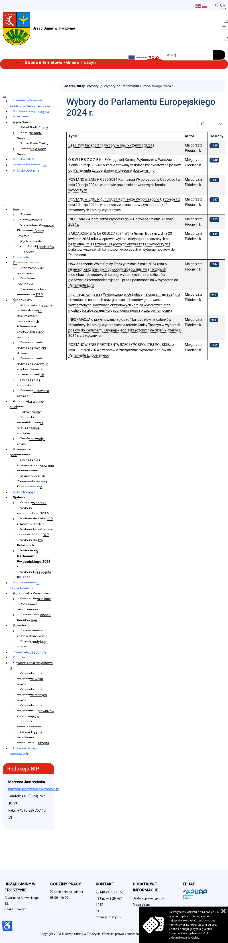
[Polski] (205, 5)
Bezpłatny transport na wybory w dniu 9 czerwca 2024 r (111, 145)
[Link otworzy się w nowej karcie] (154, 57)
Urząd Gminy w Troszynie (54, 28)
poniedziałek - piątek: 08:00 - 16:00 (67, 894)
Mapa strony (142, 904)
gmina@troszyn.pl (108, 917)
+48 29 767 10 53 (112, 892)
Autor (189, 136)
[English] (198, 5)
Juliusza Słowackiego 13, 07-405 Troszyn (21, 903)
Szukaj (219, 55)
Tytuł (72, 136)
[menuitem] (60, 62)
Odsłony (216, 136)
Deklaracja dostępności (149, 898)
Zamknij (223, 911)
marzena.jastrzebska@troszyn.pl (33, 789)
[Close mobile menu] (4, 97)
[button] (216, 5)
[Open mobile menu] (224, 8)
